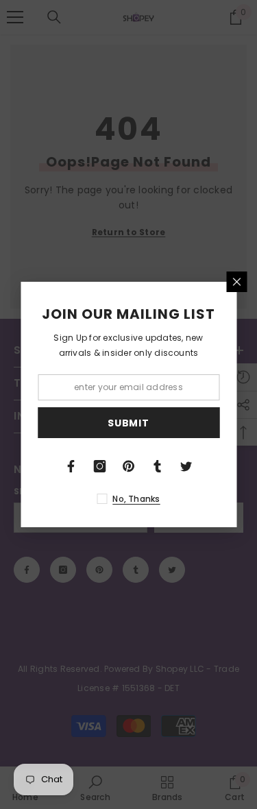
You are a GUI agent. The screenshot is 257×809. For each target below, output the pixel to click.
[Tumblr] (157, 466)
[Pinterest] (128, 466)
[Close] (236, 281)
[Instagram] (100, 466)
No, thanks (136, 499)
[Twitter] (186, 466)
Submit (128, 423)
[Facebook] (71, 466)
